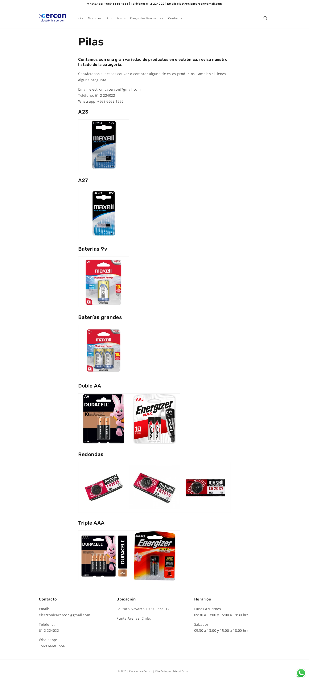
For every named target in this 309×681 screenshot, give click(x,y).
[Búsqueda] (265, 18)
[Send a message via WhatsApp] (301, 673)
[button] (115, 18)
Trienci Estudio (182, 671)
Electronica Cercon (140, 671)
